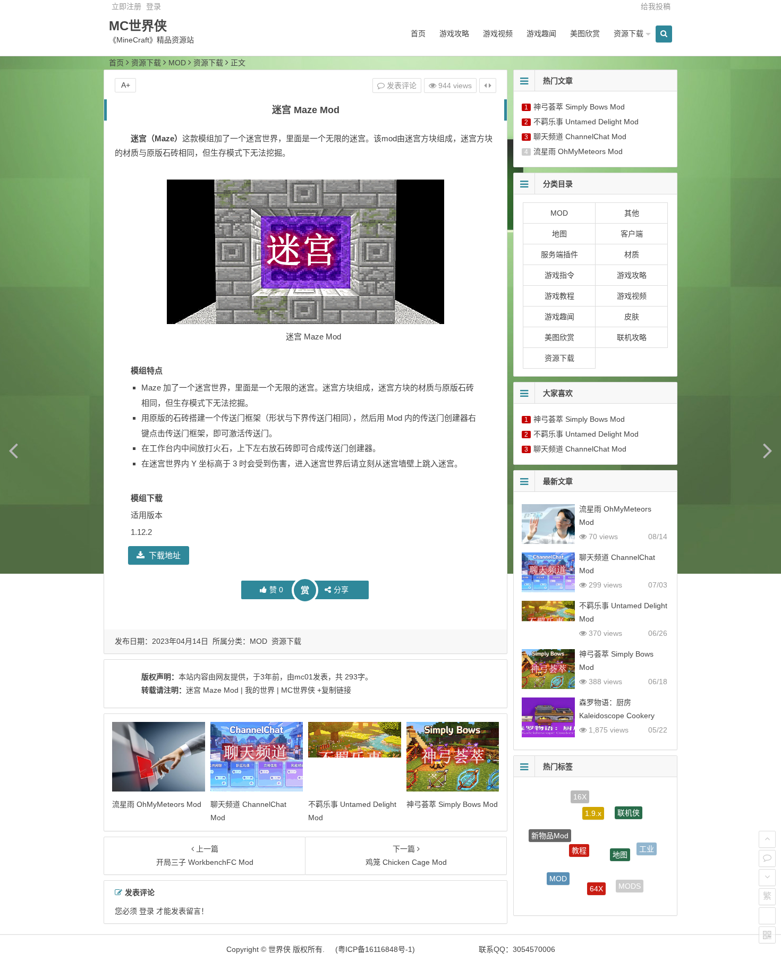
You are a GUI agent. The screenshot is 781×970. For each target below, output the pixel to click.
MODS (629, 881)
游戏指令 (559, 275)
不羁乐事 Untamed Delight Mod (586, 121)
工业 (646, 843)
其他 (631, 213)
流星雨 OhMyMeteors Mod (156, 804)
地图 (559, 233)
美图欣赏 (585, 33)
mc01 (303, 677)
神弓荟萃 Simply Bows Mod (452, 804)
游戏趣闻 (541, 33)
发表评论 (401, 85)
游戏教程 (559, 296)
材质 (631, 254)
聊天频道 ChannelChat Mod (579, 136)
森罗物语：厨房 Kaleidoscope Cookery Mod (617, 715)
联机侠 (628, 806)
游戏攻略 (454, 33)
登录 (153, 6)
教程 (579, 833)
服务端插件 (559, 254)
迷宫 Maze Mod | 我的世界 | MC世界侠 (250, 690)
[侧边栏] (487, 85)
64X (596, 875)
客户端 (632, 233)
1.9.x (593, 801)
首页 (418, 33)
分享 (341, 589)
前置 (581, 896)
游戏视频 (498, 33)
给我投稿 (655, 6)
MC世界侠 (138, 26)
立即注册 (126, 6)
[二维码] (767, 934)
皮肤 (631, 316)
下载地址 (165, 555)
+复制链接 (333, 690)
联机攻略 (632, 337)
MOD (177, 62)
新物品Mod (549, 827)
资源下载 (628, 33)
